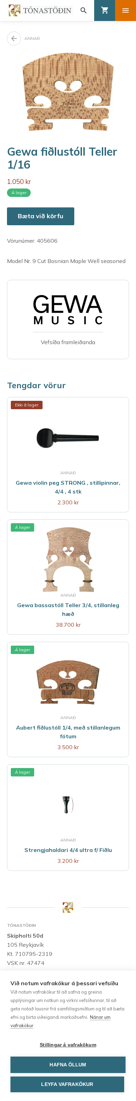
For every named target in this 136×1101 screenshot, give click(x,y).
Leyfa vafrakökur (67, 1084)
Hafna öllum (68, 1064)
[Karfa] (104, 10)
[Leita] (83, 10)
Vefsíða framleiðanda (68, 342)
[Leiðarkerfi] (125, 10)
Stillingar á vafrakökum (68, 1044)
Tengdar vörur (36, 385)
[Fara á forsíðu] (40, 10)
